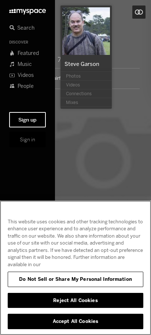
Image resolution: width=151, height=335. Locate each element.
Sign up (27, 119)
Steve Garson (82, 63)
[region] (75, 268)
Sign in (27, 139)
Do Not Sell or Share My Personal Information (75, 279)
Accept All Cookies (75, 321)
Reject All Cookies (75, 300)
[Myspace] (27, 10)
